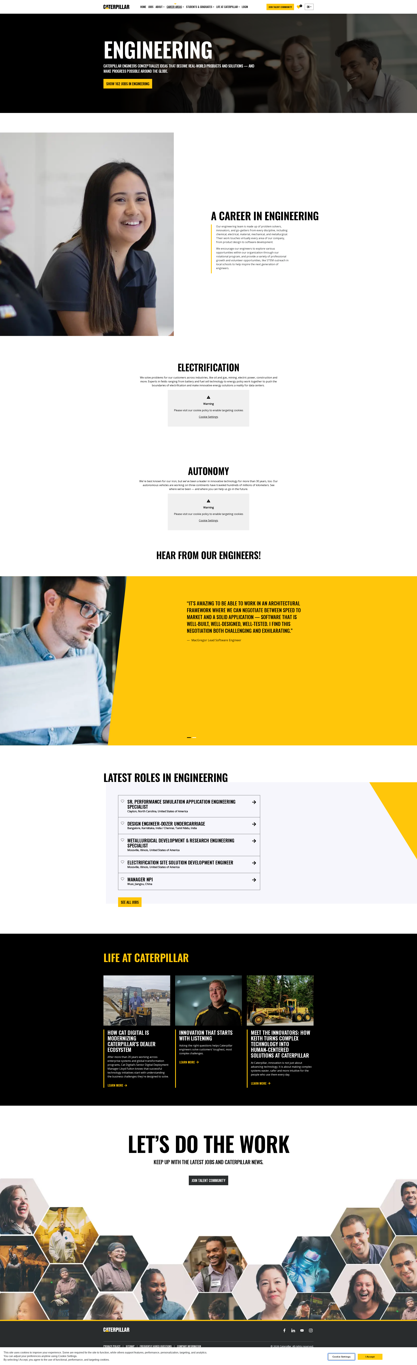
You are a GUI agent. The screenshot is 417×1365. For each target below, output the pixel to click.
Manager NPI (140, 879)
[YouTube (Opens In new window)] (302, 1330)
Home (143, 7)
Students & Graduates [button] (199, 7)
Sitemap (130, 1346)
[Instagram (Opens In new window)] (311, 1330)
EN (308, 7)
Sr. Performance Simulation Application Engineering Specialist (181, 804)
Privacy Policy (111, 1346)
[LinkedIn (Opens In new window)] (293, 1330)
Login (245, 7)
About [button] (159, 7)
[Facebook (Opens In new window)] (284, 1330)
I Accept (370, 1356)
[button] (189, 737)
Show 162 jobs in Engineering (127, 83)
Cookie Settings (208, 417)
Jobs (150, 7)
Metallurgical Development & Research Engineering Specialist (180, 843)
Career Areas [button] (174, 7)
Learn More (115, 1085)
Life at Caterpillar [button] (227, 7)
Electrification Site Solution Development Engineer (180, 862)
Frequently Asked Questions (156, 1346)
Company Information (189, 1346)
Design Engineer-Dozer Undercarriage (166, 823)
